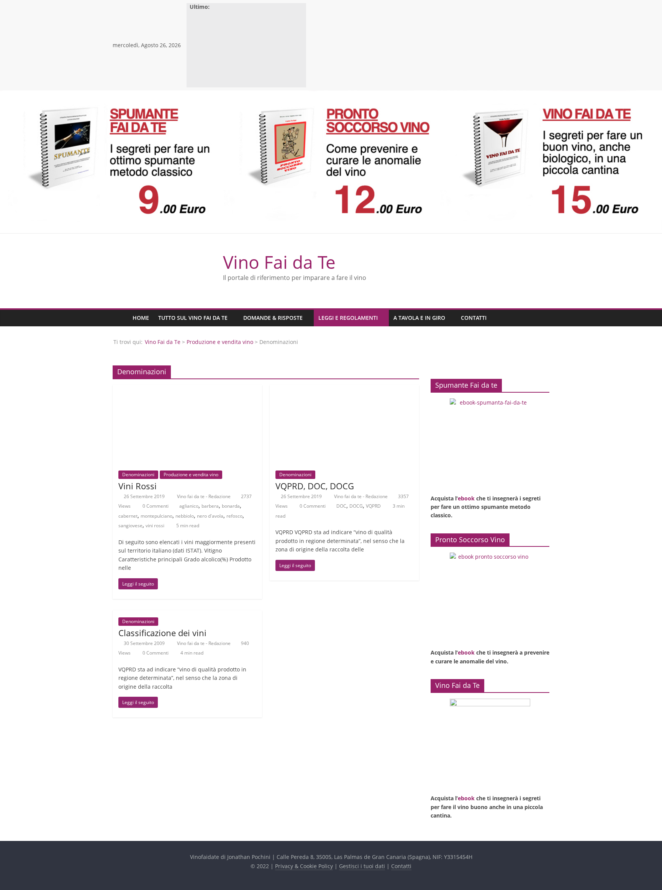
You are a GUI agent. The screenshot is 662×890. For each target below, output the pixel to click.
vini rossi (155, 525)
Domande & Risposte (273, 317)
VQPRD (373, 506)
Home (141, 317)
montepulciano (156, 516)
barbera (210, 506)
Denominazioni (138, 474)
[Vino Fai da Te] (120, 318)
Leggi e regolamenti (348, 317)
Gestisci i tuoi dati (362, 866)
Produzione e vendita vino (220, 341)
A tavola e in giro (419, 317)
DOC (341, 506)
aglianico (188, 506)
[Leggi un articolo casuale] (541, 318)
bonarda (231, 506)
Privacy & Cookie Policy (304, 866)
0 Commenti (155, 506)
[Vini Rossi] (187, 389)
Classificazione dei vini (162, 632)
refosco (234, 516)
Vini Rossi (137, 486)
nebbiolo (184, 516)
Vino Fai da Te (279, 262)
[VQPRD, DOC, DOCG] (344, 389)
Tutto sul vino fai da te (193, 317)
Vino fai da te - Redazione (204, 496)
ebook (466, 498)
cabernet (128, 516)
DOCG (356, 506)
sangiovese (130, 525)
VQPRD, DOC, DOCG (314, 486)
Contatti (474, 317)
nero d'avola (210, 516)
